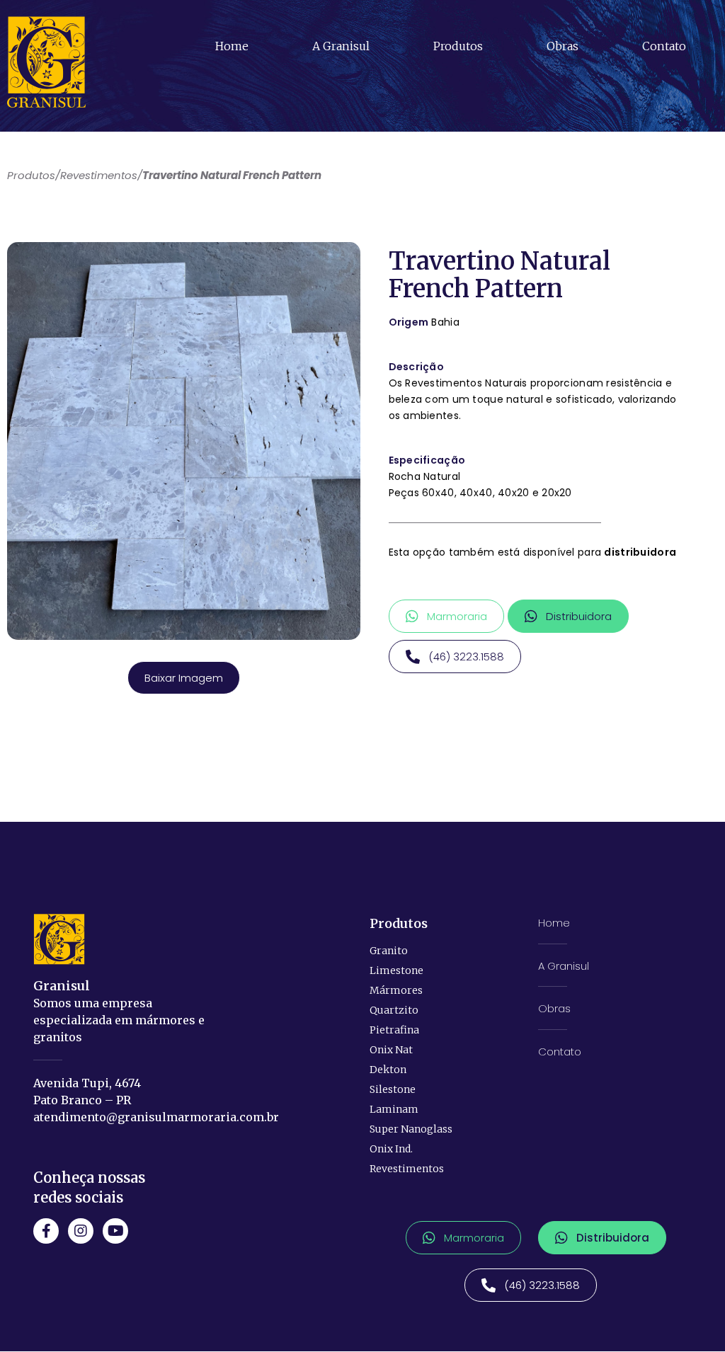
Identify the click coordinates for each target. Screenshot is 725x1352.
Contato (664, 46)
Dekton (388, 1069)
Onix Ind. (391, 1148)
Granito (389, 950)
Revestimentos (407, 1168)
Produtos (458, 46)
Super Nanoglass (411, 1129)
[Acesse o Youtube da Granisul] (115, 1231)
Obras (562, 46)
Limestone (396, 970)
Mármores (396, 990)
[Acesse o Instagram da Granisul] (80, 1231)
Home (232, 46)
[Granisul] (59, 939)
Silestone (393, 1089)
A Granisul (341, 46)
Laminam (394, 1109)
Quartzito (394, 1010)
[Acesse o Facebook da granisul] (46, 1231)
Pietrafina (394, 1030)
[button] (446, 616)
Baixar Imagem (183, 677)
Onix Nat (391, 1049)
